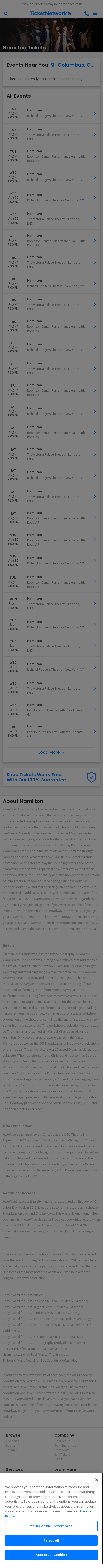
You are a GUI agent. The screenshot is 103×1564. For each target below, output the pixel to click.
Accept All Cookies (51, 1554)
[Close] (97, 1479)
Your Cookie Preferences (51, 1526)
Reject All (51, 1540)
